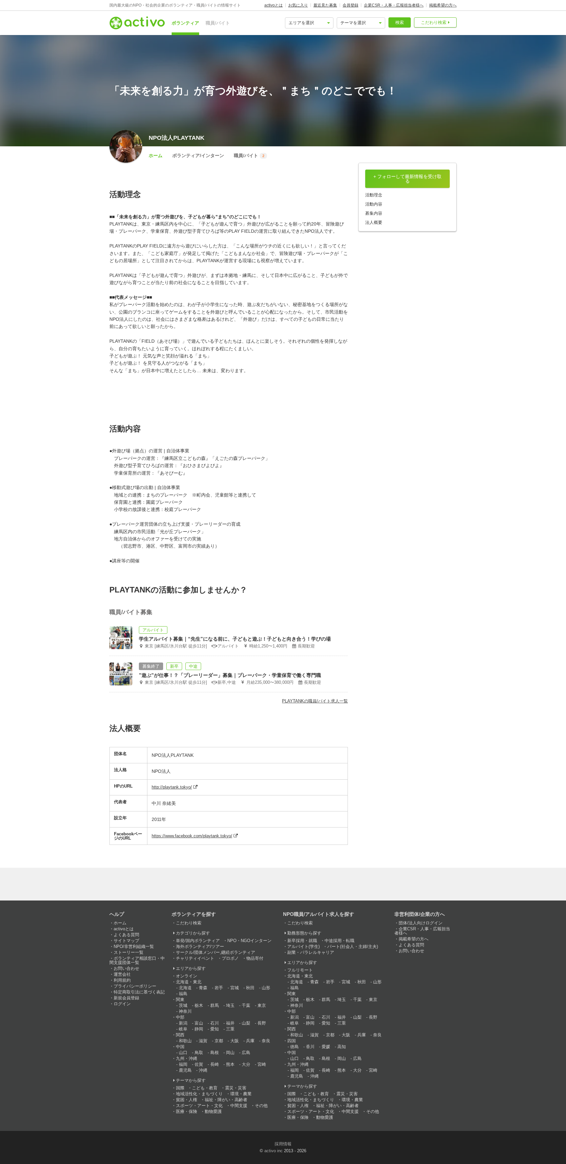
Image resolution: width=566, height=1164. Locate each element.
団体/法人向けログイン (421, 922)
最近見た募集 (325, 5)
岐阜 (183, 1029)
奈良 (266, 1040)
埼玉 (230, 1005)
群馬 (214, 1005)
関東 (180, 999)
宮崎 (261, 1064)
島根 (214, 1052)
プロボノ (230, 958)
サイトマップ (126, 940)
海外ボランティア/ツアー (200, 946)
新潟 (183, 1023)
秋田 (250, 987)
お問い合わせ (126, 968)
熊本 (230, 1064)
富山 (199, 1023)
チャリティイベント (195, 958)
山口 (183, 1052)
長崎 (214, 1064)
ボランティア (185, 23)
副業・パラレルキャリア (310, 952)
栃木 (199, 1005)
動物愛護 (213, 1111)
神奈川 (185, 1011)
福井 (230, 1023)
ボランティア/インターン (198, 155)
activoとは (273, 5)
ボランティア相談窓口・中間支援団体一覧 (137, 960)
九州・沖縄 (186, 1058)
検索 (399, 22)
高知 (341, 1046)
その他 (261, 1105)
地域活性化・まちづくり (199, 1093)
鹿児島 (185, 1070)
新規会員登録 (126, 997)
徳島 (294, 1046)
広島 (246, 1052)
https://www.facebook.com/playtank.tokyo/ (192, 835)
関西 (180, 1034)
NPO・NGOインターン (249, 940)
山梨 (246, 1023)
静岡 (199, 1029)
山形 (266, 987)
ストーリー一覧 (128, 952)
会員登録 (350, 5)
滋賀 (203, 1040)
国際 (180, 1087)
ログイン (122, 1003)
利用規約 (122, 980)
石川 (214, 1023)
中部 (180, 1017)
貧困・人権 (186, 1099)
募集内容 (373, 213)
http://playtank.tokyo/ (172, 787)
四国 (291, 1040)
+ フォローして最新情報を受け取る (407, 179)
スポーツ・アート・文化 (199, 1105)
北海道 (185, 987)
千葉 (246, 1005)
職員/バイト (218, 23)
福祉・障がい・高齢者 (226, 1099)
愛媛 (326, 1046)
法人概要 (373, 222)
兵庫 (250, 1040)
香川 (310, 1046)
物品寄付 (254, 958)
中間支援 (238, 1105)
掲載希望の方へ (443, 5)
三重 (230, 1029)
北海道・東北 (188, 981)
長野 (261, 1023)
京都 (219, 1040)
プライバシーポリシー (135, 986)
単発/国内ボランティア (198, 940)
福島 (183, 993)
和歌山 (185, 1040)
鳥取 (199, 1052)
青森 (203, 987)
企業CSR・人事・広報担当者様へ (394, 5)
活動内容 (373, 204)
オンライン (186, 975)
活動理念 (373, 195)
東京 (261, 1005)
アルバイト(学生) (303, 946)
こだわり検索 (433, 22)
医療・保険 (186, 1111)
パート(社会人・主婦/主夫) (352, 946)
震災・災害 (235, 1087)
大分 (246, 1064)
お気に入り (298, 5)
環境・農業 (241, 1093)
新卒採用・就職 (302, 940)
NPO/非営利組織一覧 (134, 946)
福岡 (183, 1064)
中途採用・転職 (339, 940)
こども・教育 (204, 1087)
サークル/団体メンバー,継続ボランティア (215, 952)
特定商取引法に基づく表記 (139, 992)
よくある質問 (126, 934)
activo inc (273, 1150)
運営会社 (122, 974)
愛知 (214, 1029)
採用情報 (283, 1143)
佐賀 (199, 1064)
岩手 (219, 987)
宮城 (234, 987)
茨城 (183, 1005)
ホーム (155, 155)
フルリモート (300, 970)
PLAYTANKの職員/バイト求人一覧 (315, 701)
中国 (180, 1046)
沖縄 (203, 1070)
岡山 (230, 1052)
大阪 (234, 1040)
